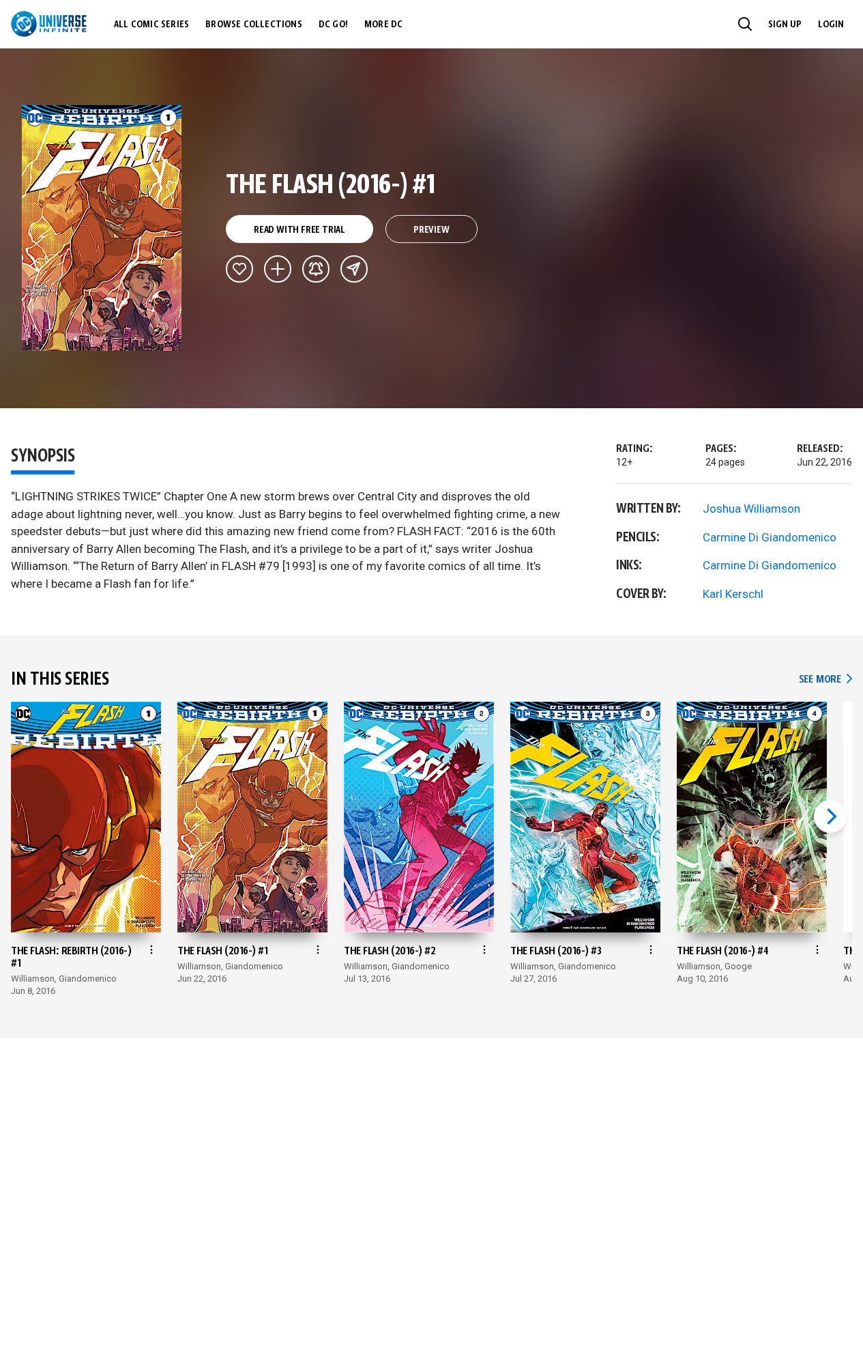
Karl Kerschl (733, 594)
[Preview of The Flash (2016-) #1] (102, 228)
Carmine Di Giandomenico (769, 537)
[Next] (830, 816)
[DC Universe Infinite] (49, 24)
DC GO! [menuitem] (333, 24)
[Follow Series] (316, 269)
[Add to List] (277, 269)
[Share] (354, 269)
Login (831, 24)
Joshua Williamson (751, 508)
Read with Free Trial (299, 230)
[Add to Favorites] (239, 269)
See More (825, 679)
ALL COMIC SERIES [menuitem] (151, 24)
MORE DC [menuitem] (383, 24)
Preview (431, 230)
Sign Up (785, 24)
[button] (745, 24)
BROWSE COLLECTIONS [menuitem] (253, 24)
